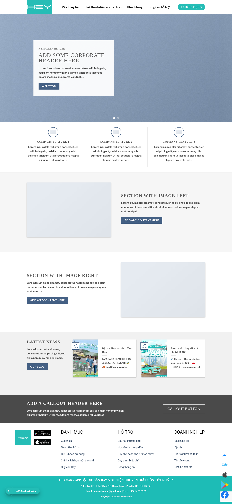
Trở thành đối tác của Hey (102, 7)
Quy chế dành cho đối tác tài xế (136, 454)
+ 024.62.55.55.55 (137, 491)
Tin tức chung (182, 460)
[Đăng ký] (225, 495)
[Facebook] (225, 455)
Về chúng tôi (70, 7)
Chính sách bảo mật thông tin (78, 460)
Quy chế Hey (68, 467)
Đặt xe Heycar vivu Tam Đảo (117, 350)
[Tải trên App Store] (225, 475)
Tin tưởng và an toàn (186, 453)
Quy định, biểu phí (128, 460)
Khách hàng (134, 7)
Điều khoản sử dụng (73, 454)
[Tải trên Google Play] (225, 484)
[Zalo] (225, 465)
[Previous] (9, 68)
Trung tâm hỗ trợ (158, 7)
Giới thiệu (66, 440)
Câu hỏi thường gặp (129, 440)
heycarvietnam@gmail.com (107, 491)
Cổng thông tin (126, 467)
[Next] (223, 68)
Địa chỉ (178, 447)
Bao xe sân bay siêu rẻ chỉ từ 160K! (184, 350)
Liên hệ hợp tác (183, 467)
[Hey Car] (42, 7)
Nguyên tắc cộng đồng (131, 447)
